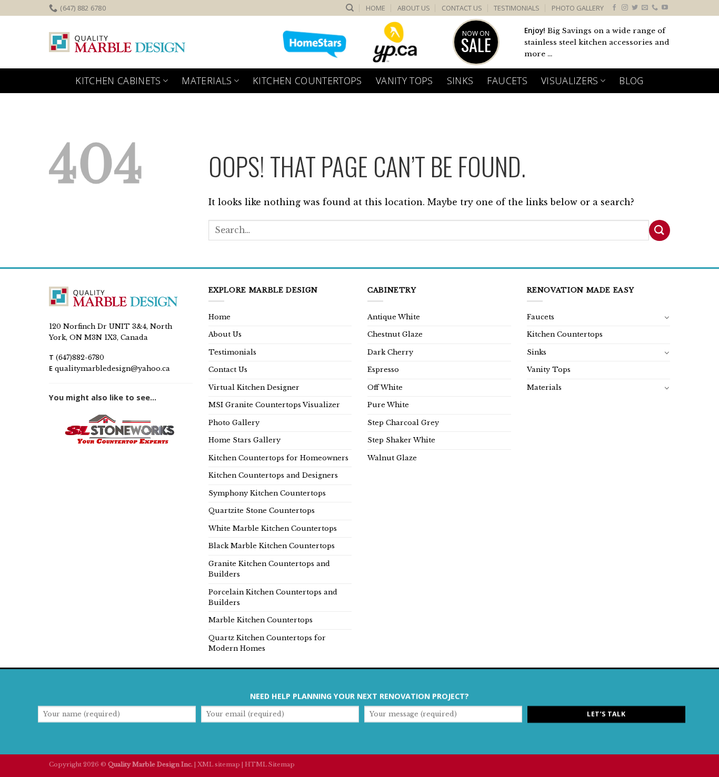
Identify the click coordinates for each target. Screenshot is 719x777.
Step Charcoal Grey (403, 423)
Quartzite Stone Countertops (261, 510)
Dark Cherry (390, 352)
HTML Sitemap (270, 764)
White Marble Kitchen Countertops (272, 528)
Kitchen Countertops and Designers (273, 475)
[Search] (350, 8)
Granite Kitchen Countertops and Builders (269, 569)
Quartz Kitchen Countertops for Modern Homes (267, 643)
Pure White (388, 405)
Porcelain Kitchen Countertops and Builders (272, 597)
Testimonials (517, 8)
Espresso (383, 370)
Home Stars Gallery (244, 440)
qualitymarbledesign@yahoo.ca (112, 368)
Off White (385, 387)
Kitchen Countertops (307, 80)
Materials (207, 80)
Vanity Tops (404, 80)
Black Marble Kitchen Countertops (271, 546)
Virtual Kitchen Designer (253, 387)
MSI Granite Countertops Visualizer (274, 405)
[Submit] (659, 230)
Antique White (393, 317)
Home (375, 8)
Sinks (460, 80)
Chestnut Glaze (395, 334)
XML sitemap (218, 764)
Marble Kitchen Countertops (260, 620)
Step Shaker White (401, 440)
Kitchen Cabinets (118, 80)
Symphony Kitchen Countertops (267, 493)
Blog (631, 80)
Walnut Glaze (392, 458)
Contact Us (462, 8)
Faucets (507, 80)
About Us (413, 8)
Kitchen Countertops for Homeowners (278, 458)
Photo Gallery (578, 8)
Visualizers (569, 80)
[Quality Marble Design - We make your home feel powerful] (117, 43)
